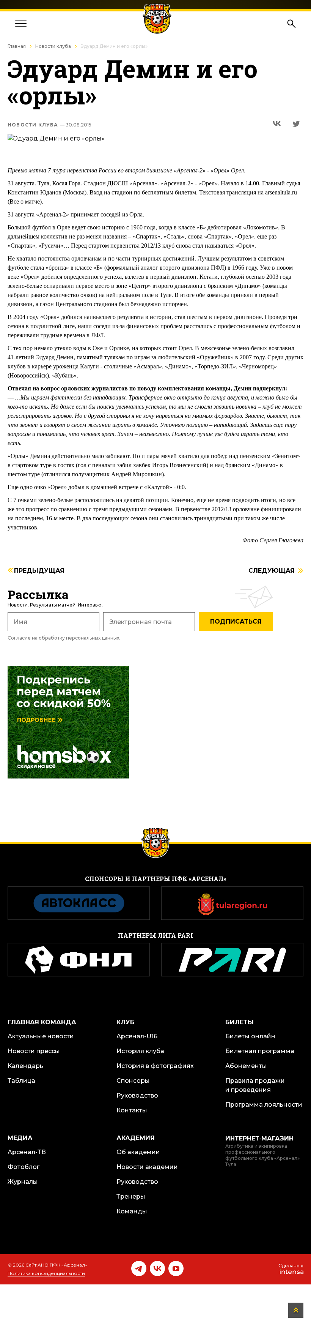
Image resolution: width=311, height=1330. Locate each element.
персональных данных (92, 638)
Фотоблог (23, 1166)
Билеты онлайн (250, 1036)
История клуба (140, 1051)
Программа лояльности (263, 1104)
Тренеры (130, 1196)
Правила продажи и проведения (255, 1085)
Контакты (131, 1110)
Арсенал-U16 (136, 1036)
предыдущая (39, 571)
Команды (131, 1211)
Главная (17, 46)
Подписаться (236, 621)
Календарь (25, 1065)
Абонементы (246, 1065)
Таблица (21, 1080)
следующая (271, 571)
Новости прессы (34, 1051)
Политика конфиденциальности (46, 1273)
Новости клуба (53, 46)
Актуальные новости (41, 1036)
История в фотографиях (155, 1065)
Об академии (138, 1152)
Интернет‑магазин (259, 1138)
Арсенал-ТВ (27, 1152)
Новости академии (147, 1166)
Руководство (137, 1095)
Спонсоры (133, 1080)
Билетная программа (259, 1051)
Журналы (23, 1181)
